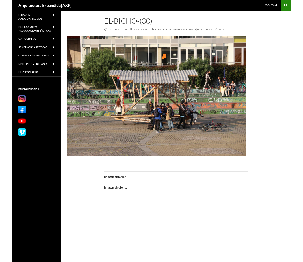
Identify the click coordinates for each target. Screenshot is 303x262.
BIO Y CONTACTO (28, 72)
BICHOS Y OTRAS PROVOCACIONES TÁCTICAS (34, 28)
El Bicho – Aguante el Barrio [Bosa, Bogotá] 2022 (189, 29)
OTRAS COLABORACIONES (33, 55)
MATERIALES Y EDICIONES (32, 63)
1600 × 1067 (141, 29)
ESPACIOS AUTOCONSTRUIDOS (30, 16)
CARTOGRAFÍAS (27, 38)
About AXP (271, 5)
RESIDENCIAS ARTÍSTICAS (32, 47)
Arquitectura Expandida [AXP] (44, 5)
